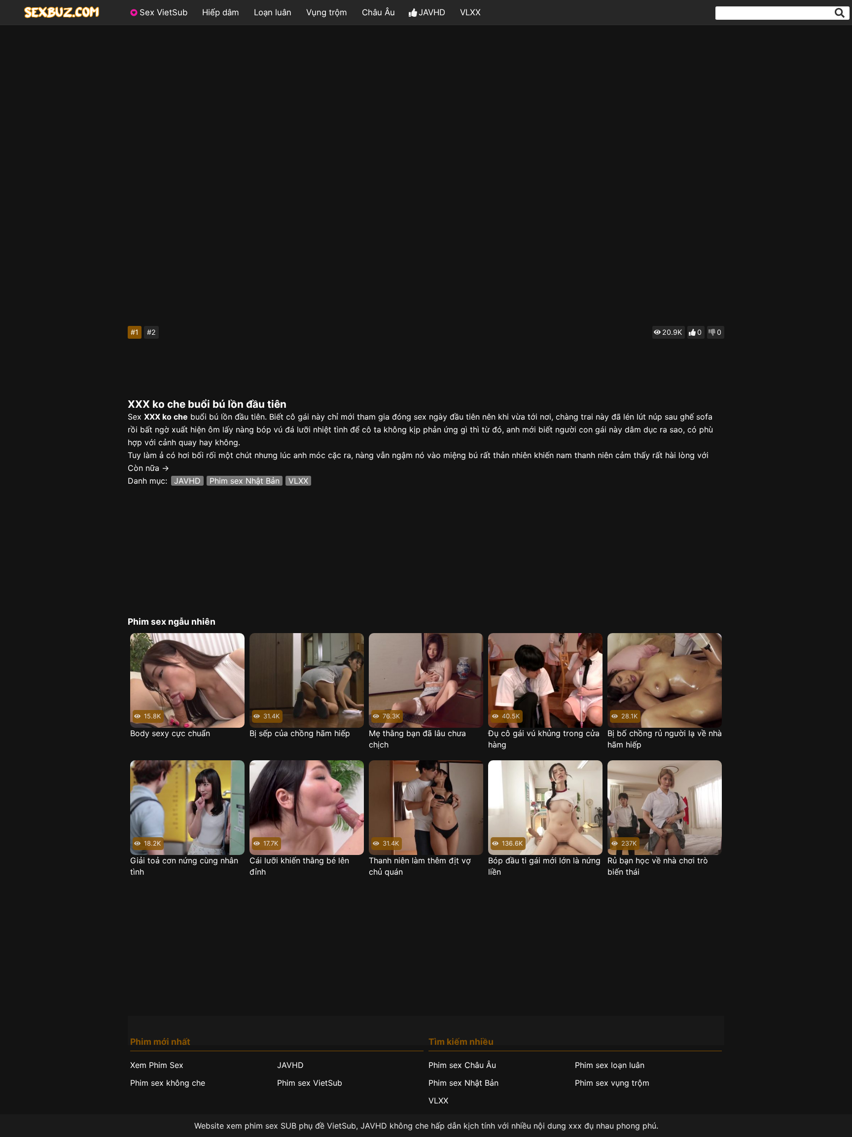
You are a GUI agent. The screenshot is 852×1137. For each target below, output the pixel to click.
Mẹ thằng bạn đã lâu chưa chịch (417, 738)
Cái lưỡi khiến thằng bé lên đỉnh (299, 866)
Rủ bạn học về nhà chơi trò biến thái (657, 866)
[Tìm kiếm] (840, 13)
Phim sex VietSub (309, 1083)
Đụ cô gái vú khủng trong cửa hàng (544, 738)
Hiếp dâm (220, 12)
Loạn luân (272, 12)
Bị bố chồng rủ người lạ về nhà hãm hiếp (664, 738)
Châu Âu (378, 12)
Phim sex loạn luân (609, 1065)
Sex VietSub (163, 12)
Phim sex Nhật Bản (245, 481)
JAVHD (432, 12)
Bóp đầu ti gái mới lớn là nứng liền (544, 866)
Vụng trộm (326, 12)
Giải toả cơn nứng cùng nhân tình (184, 866)
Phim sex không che (167, 1083)
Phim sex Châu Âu (462, 1065)
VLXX (470, 12)
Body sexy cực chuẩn (170, 733)
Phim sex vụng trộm (612, 1083)
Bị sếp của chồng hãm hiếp (299, 733)
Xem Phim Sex (156, 1065)
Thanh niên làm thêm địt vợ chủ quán (420, 866)
